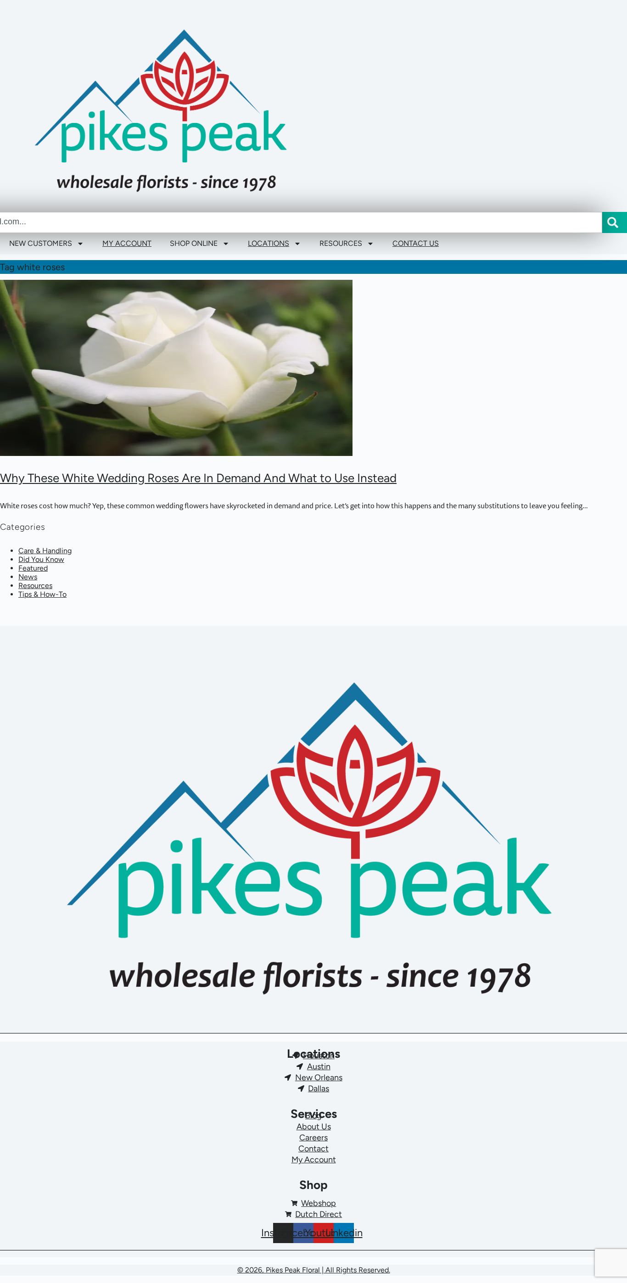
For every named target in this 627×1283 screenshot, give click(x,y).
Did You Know (41, 559)
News (27, 576)
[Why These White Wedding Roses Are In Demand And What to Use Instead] (313, 368)
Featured (33, 568)
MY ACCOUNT (126, 243)
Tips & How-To (42, 594)
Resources (35, 585)
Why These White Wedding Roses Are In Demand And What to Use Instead (198, 478)
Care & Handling (45, 550)
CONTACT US (415, 243)
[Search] (614, 222)
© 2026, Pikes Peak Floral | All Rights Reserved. (313, 1270)
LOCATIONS (268, 243)
